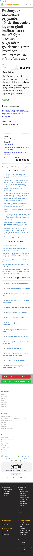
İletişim (3, 452)
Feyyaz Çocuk (23, 534)
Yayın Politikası (5, 446)
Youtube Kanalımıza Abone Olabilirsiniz (17, 377)
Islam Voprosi (23, 493)
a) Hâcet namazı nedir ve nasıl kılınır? (18, 288)
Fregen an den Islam (24, 497)
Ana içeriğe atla (5, 1)
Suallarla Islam (23, 495)
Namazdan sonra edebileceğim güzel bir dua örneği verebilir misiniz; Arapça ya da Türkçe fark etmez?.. (16, 255)
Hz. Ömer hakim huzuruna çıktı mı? (17, 336)
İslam (2, 400)
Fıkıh (2, 394)
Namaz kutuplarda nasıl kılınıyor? (16, 312)
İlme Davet (6, 495)
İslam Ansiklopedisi (7, 428)
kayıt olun (27, 167)
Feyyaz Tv (6, 530)
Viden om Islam (23, 503)
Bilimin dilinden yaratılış (8, 416)
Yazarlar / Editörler (7, 440)
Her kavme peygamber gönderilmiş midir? (16, 237)
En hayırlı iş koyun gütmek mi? (15, 360)
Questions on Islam (24, 491)
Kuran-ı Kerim (7, 491)
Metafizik (4, 402)
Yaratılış (3, 406)
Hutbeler (4, 424)
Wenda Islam (23, 507)
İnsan (3, 398)
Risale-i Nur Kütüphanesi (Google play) (24, 524)
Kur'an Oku (22, 542)
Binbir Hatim (6, 493)
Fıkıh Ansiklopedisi (6, 420)
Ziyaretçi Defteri (6, 444)
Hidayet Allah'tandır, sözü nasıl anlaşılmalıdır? (13, 189)
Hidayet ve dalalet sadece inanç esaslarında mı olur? (17, 210)
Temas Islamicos (23, 509)
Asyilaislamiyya (23, 499)
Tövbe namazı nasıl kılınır (14, 348)
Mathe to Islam (23, 512)
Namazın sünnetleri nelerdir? (15, 318)
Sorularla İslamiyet (8, 489)
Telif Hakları (4, 450)
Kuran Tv (6, 532)
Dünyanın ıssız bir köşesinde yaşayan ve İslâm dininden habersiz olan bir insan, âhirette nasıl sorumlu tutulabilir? (16, 224)
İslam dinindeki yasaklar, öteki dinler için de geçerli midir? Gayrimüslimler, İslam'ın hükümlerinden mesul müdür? (17, 204)
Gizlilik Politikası (6, 448)
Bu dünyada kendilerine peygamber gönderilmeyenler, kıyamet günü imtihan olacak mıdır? (16, 176)
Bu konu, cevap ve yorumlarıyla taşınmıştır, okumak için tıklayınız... (15, 114)
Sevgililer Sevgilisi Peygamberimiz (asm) (13, 418)
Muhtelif (3, 404)
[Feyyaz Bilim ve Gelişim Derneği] (16, 466)
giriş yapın (17, 167)
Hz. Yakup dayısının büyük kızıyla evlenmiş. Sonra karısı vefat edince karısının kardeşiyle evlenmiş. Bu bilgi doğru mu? (15, 271)
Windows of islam (23, 511)
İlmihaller (4, 426)
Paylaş (16, 68)
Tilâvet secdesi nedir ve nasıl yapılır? (18, 307)
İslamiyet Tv (6, 534)
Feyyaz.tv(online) (24, 549)
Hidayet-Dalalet (9, 144)
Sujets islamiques (23, 514)
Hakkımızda (5, 438)
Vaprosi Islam (23, 501)
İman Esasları (5, 396)
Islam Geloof (22, 505)
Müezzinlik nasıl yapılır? (10, 245)
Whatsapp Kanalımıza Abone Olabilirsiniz (17, 381)
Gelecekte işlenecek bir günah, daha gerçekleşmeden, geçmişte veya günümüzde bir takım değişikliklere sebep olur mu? (16, 231)
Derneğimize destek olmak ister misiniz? (16, 470)
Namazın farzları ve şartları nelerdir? (17, 283)
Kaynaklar (4, 442)
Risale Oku (6, 524)
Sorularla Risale (7, 522)
